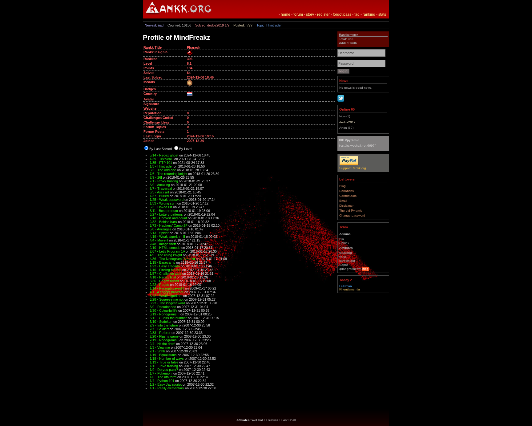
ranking (369, 14)
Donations (346, 191)
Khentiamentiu (349, 289)
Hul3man (345, 286)
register (323, 14)
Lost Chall (288, 420)
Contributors (348, 195)
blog (365, 268)
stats (382, 14)
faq (357, 14)
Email (343, 200)
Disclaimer (346, 205)
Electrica (272, 420)
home (285, 14)
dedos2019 (347, 122)
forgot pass (342, 14)
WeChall (257, 420)
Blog (342, 186)
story (310, 14)
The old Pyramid (350, 210)
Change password (352, 215)
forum (298, 14)
